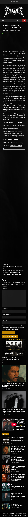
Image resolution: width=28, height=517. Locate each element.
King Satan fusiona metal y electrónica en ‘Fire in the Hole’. (6, 469)
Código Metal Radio (24, 20)
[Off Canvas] (3, 20)
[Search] (20, 20)
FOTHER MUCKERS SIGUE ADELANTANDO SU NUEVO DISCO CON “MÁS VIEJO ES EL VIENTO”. (14, 373)
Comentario (5, 288)
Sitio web (4, 320)
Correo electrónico (7, 314)
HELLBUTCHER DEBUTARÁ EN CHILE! (6, 506)
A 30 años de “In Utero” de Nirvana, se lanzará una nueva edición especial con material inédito (13, 271)
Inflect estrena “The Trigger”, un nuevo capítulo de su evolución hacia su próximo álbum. (14, 399)
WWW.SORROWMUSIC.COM (11, 140)
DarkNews (14, 515)
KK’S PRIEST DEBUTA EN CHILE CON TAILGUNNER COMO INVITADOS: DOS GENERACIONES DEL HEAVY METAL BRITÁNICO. (6, 478)
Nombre (5, 308)
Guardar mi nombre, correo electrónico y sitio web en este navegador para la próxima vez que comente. (14, 327)
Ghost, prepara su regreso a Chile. (13, 265)
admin (7, 30)
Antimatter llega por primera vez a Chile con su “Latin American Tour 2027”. (6, 497)
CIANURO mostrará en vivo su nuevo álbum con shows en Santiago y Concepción (14, 347)
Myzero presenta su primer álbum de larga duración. (6, 487)
